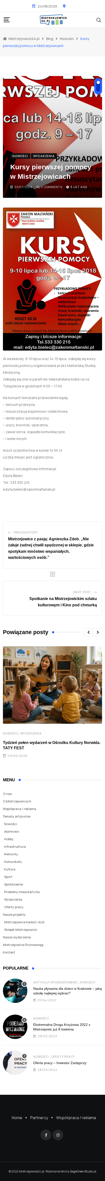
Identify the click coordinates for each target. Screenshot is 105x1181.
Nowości (11, 733)
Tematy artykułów (17, 816)
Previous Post (26, 532)
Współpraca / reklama (19, 809)
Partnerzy (39, 1117)
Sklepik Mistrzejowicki (20, 929)
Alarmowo (11, 831)
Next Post (82, 592)
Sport (8, 877)
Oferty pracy (13, 907)
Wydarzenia (31, 733)
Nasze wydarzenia (17, 937)
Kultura (9, 869)
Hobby (8, 839)
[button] (88, 632)
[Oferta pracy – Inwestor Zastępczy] (15, 1063)
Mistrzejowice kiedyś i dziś (24, 922)
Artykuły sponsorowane (55, 982)
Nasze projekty (14, 914)
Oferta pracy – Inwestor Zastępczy (59, 1063)
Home (17, 1117)
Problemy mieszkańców (22, 892)
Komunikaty (13, 861)
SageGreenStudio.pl (83, 1171)
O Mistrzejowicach (17, 801)
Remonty (11, 854)
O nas (7, 793)
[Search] (98, 19)
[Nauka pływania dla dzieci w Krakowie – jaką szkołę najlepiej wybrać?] (15, 991)
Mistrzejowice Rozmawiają (23, 945)
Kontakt (9, 952)
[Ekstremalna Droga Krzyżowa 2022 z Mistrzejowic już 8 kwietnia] (15, 1027)
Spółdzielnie (13, 884)
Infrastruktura (15, 846)
